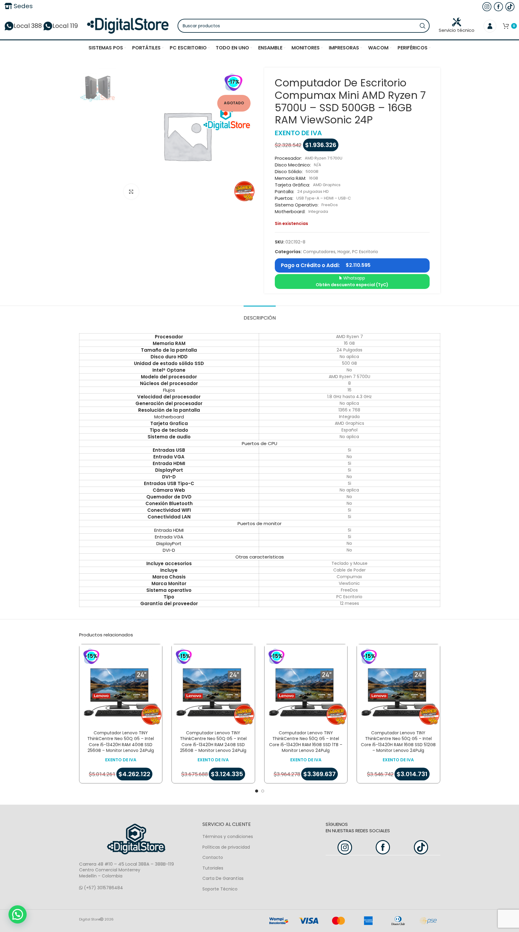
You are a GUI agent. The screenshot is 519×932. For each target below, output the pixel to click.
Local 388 (28, 26)
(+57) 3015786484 (103, 888)
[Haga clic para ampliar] (131, 191)
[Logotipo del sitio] (127, 25)
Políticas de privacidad (226, 847)
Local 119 (65, 26)
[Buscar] (423, 26)
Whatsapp (352, 281)
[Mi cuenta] (490, 26)
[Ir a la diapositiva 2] (262, 791)
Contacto (212, 857)
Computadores (319, 252)
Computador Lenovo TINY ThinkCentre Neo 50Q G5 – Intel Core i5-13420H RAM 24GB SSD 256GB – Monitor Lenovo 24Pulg (213, 742)
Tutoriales (212, 868)
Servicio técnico (456, 30)
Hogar (344, 252)
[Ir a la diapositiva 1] (256, 791)
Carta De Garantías (223, 878)
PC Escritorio (365, 252)
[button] (17, 914)
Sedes (22, 6)
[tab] (260, 315)
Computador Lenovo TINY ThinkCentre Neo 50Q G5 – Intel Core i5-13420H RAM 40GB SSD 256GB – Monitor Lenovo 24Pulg (120, 742)
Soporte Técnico (220, 889)
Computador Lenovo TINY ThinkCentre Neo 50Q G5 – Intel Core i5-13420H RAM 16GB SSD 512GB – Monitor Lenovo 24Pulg (398, 742)
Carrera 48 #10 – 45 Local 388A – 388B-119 (126, 864)
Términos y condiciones (227, 836)
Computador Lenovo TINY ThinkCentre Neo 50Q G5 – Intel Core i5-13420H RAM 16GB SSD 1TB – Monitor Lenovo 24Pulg (305, 742)
